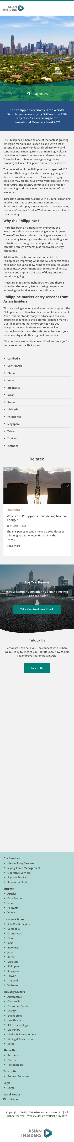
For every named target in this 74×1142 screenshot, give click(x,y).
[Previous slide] (6, 485)
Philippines (13, 509)
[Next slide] (68, 485)
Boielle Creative (58, 1116)
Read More (13, 545)
